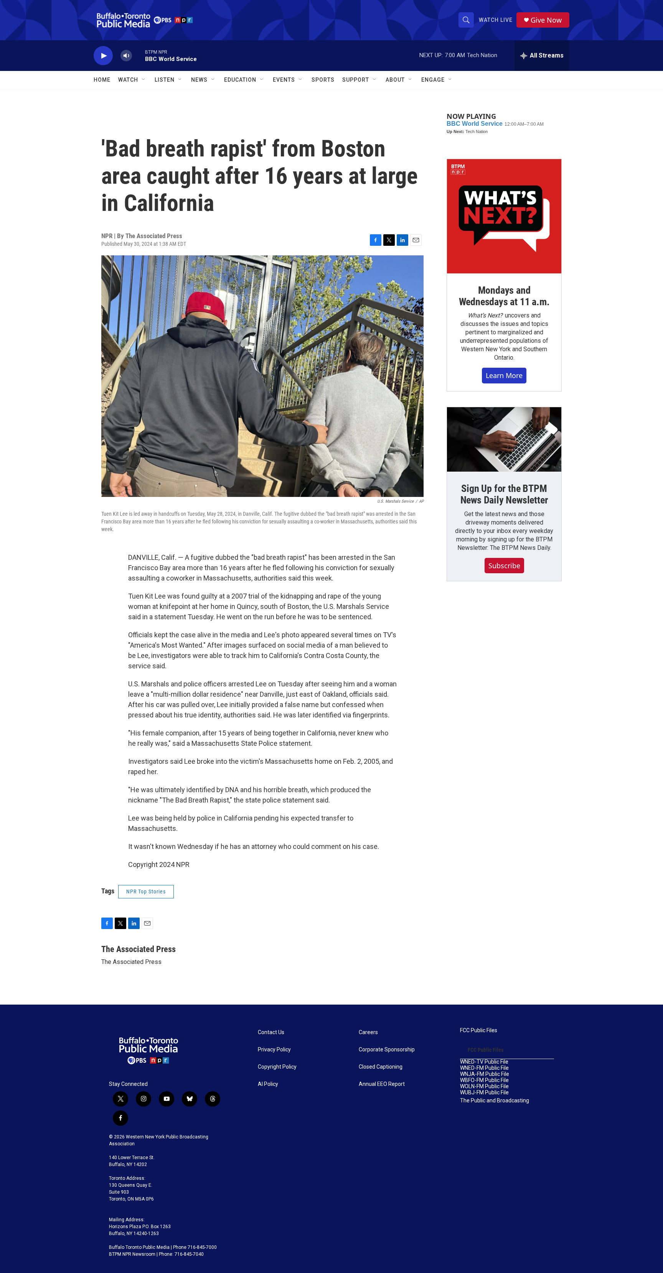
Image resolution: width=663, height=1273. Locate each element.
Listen (165, 80)
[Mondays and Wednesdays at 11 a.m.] (504, 216)
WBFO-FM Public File (484, 1080)
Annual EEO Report (382, 1084)
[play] (103, 55)
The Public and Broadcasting (494, 1101)
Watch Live (496, 20)
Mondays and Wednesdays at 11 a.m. (504, 296)
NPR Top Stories (146, 891)
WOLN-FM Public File (484, 1086)
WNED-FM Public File (484, 1068)
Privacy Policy (274, 1050)
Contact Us (271, 1032)
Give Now (546, 20)
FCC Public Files (478, 1030)
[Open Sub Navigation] (144, 80)
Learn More (504, 375)
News (199, 80)
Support (355, 80)
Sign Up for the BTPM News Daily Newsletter (504, 494)
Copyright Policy (277, 1067)
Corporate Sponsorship (387, 1050)
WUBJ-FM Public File (484, 1092)
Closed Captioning (380, 1067)
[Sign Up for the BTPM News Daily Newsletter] (504, 439)
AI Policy (268, 1084)
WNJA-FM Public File (484, 1074)
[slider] (138, 55)
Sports (323, 80)
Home (102, 80)
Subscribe (504, 565)
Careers (368, 1032)
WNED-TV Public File (484, 1062)
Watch (128, 80)
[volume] (126, 55)
